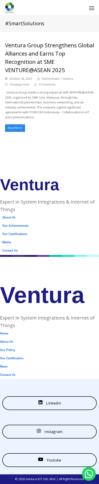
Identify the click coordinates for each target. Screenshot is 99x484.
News (4, 366)
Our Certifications (14, 234)
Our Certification (11, 358)
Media (6, 242)
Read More (15, 128)
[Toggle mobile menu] (91, 7)
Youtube (53, 460)
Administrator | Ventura (57, 79)
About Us (8, 217)
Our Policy (7, 350)
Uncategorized (19, 84)
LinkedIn (53, 403)
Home (4, 333)
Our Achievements (15, 225)
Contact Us (10, 250)
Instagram (53, 431)
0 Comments (47, 84)
